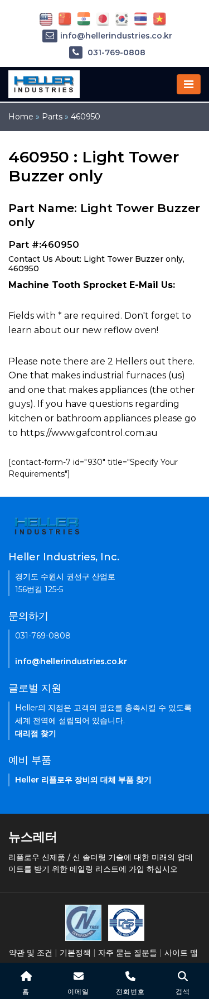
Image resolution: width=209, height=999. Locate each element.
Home (20, 117)
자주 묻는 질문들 (127, 953)
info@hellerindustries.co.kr (116, 36)
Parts (52, 117)
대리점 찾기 (35, 733)
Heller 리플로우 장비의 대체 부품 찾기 (83, 780)
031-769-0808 (115, 52)
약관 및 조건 (30, 953)
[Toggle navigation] (189, 84)
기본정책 (75, 953)
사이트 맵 (181, 953)
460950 (85, 117)
